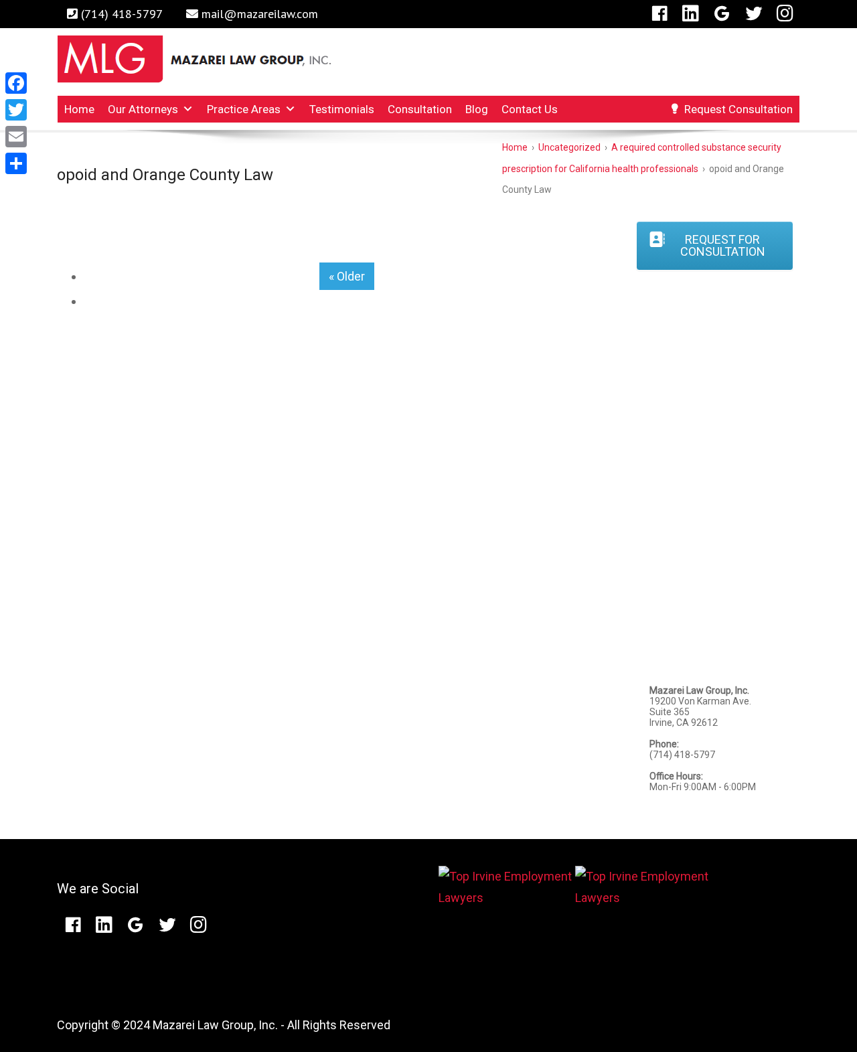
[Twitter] (754, 13)
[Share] (16, 163)
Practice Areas (244, 109)
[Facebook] (659, 13)
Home (79, 109)
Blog (476, 109)
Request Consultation (738, 109)
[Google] (722, 13)
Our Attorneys (143, 109)
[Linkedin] (691, 13)
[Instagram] (785, 13)
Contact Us (529, 109)
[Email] (16, 136)
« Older (347, 276)
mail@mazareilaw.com (260, 13)
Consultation (420, 109)
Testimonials (341, 109)
